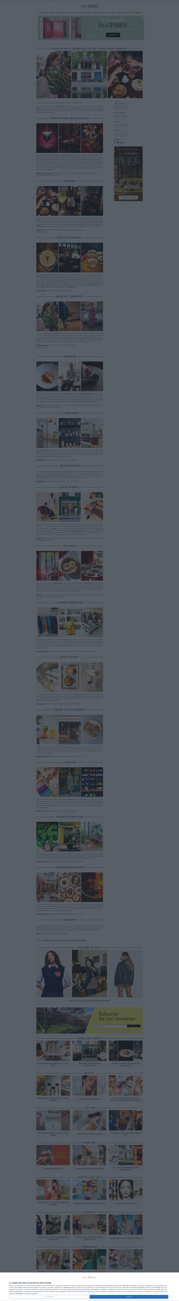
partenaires (23, 1285)
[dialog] (89, 1287)
